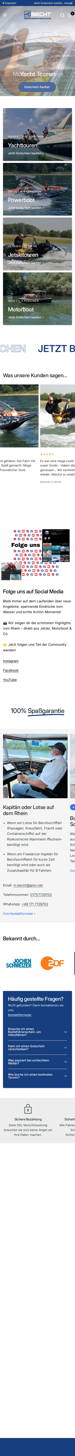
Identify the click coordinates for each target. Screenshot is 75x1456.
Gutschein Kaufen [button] (37, 87)
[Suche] (62, 15)
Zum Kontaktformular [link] (18, 913)
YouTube (10, 680)
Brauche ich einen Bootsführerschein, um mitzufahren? (24, 1032)
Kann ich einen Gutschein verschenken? (26, 1047)
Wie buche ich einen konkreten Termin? (30, 1076)
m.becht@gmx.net (28, 885)
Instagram (11, 661)
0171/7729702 (41, 895)
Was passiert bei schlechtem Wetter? (28, 1061)
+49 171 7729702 (35, 904)
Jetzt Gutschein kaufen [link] (24, 153)
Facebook (11, 670)
